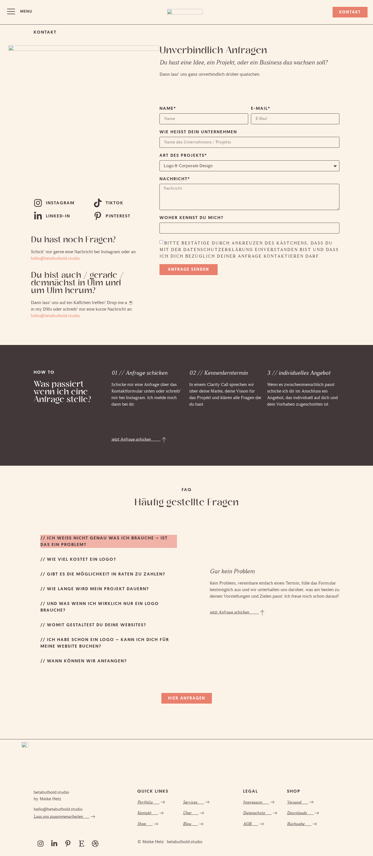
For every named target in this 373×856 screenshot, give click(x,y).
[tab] (109, 541)
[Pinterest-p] (68, 844)
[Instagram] (40, 844)
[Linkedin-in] (54, 844)
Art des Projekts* (183, 155)
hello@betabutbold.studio (55, 258)
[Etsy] (81, 844)
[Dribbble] (95, 844)
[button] (19, 12)
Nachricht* (174, 179)
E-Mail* (260, 108)
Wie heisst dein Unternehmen (198, 132)
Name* (167, 108)
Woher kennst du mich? (191, 218)
